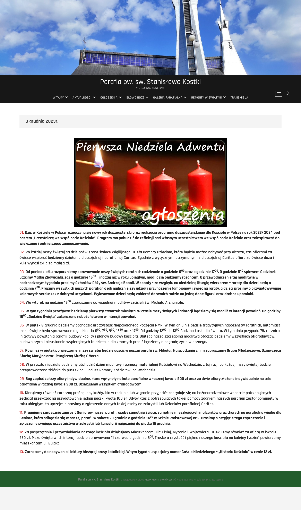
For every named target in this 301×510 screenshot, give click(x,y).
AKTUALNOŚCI (81, 97)
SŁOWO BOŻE (135, 97)
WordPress (166, 479)
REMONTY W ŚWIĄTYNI (206, 97)
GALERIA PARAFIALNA (167, 97)
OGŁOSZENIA (109, 97)
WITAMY (58, 97)
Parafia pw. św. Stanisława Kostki (150, 81)
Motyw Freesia (152, 479)
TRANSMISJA (239, 97)
